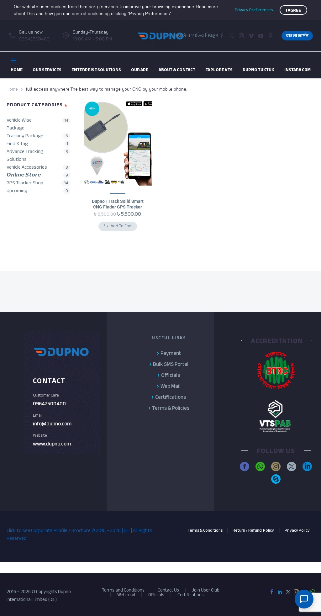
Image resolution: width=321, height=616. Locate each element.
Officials (156, 594)
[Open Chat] (304, 599)
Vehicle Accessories (27, 167)
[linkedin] (307, 466)
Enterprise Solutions (96, 70)
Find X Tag (17, 144)
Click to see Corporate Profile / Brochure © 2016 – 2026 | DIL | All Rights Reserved (79, 534)
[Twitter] (231, 35)
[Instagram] (241, 35)
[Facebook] (221, 35)
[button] (251, 35)
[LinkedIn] (279, 591)
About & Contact (177, 70)
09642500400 (49, 403)
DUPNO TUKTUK (258, 70)
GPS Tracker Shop (25, 183)
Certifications (190, 594)
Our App (140, 70)
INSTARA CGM (297, 70)
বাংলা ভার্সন (297, 35)
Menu (13, 60)
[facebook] (244, 466)
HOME (17, 70)
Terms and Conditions (123, 590)
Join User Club (205, 590)
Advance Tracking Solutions (25, 155)
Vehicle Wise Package (19, 124)
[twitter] (291, 466)
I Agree (293, 10)
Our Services (47, 70)
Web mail (126, 594)
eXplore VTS (219, 70)
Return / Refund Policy (254, 530)
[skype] (276, 479)
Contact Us (168, 590)
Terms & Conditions (205, 530)
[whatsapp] (260, 466)
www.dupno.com (52, 444)
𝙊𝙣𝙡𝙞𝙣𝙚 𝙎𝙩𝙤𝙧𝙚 (24, 175)
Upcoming (17, 191)
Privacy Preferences (254, 10)
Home (12, 89)
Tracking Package (25, 136)
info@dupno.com (52, 424)
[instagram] (276, 466)
